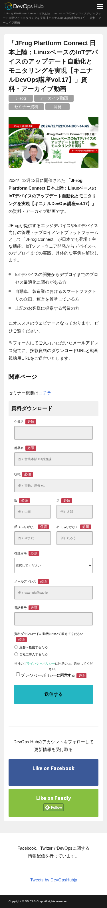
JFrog (20, 98)
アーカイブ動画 (54, 98)
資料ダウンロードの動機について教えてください (48, 636)
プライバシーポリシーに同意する (52, 675)
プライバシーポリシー (39, 663)
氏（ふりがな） (30, 527)
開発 (58, 106)
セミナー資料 (26, 106)
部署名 (24, 448)
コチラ (45, 392)
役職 (22, 474)
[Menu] (100, 6)
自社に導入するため (33, 654)
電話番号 (25, 608)
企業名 (24, 422)
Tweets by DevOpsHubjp (53, 879)
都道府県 (25, 553)
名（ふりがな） (72, 527)
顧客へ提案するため (33, 647)
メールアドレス (30, 581)
